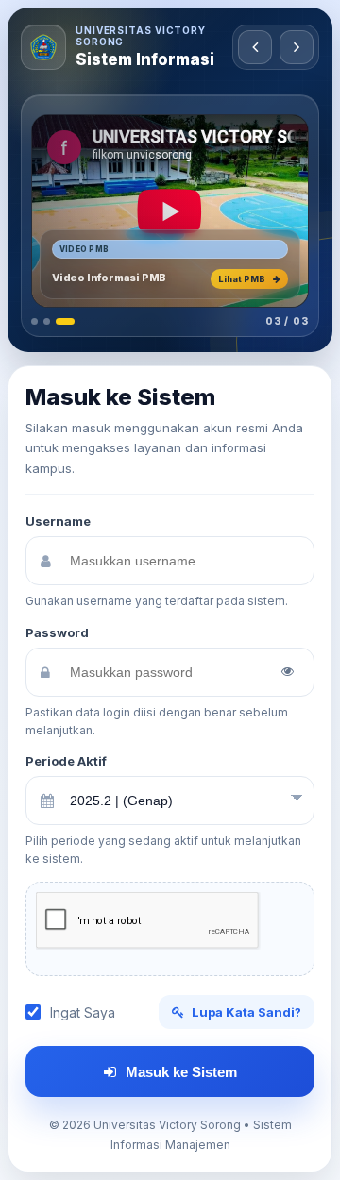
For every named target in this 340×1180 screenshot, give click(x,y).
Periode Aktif (66, 760)
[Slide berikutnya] (297, 47)
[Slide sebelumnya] (255, 47)
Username (58, 521)
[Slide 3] (65, 321)
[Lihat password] (287, 672)
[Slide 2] (46, 321)
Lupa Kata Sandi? (246, 1012)
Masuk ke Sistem (181, 1072)
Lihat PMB (241, 279)
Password (57, 632)
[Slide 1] (34, 321)
